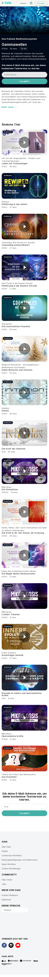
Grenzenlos (7, 324)
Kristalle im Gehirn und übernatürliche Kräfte (22, 694)
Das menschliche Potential (16, 326)
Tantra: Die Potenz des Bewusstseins (19, 774)
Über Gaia (6, 847)
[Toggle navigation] (3, 3)
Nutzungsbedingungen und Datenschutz (20, 860)
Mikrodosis (6, 487)
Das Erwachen (9, 777)
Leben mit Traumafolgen (14, 163)
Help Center (7, 880)
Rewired (5, 202)
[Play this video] (24, 142)
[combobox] (15, 910)
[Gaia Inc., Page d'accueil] (8, 2)
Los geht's (24, 81)
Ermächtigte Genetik (12, 655)
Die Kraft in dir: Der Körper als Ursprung (23, 533)
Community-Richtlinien (12, 855)
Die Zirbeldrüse (10, 489)
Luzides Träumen (11, 614)
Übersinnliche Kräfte (12, 736)
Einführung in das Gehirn (14, 204)
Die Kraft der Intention (13, 449)
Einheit (5, 410)
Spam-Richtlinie (9, 864)
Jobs (4, 884)
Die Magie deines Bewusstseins (18, 573)
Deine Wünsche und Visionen (17, 370)
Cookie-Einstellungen (11, 868)
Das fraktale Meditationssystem (19, 39)
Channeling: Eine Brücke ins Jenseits (18, 242)
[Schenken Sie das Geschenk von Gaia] (31, 3)
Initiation (5, 408)
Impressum (6, 899)
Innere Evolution (9, 653)
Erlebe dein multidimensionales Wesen (19, 571)
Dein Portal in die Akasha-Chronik (17, 283)
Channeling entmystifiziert (16, 245)
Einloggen (41, 3)
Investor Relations (10, 895)
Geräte (5, 851)
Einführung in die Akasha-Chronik (19, 286)
